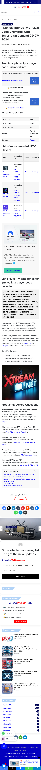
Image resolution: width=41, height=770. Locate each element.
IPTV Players (7, 717)
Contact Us (24, 753)
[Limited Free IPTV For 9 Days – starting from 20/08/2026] (7, 663)
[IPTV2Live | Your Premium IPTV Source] (20, 7)
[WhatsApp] (16, 512)
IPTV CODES (7, 708)
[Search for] (39, 12)
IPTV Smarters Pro (6, 213)
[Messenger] (37, 508)
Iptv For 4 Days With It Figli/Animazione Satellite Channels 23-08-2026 (26, 649)
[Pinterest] (23, 508)
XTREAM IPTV (7, 711)
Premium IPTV (12, 20)
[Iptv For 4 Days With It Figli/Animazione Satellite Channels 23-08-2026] (7, 651)
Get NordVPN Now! (13, 271)
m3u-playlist (7, 724)
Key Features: (11, 483)
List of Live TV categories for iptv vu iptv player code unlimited (19, 480)
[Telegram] (20, 512)
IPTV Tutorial (7, 714)
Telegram (5, 346)
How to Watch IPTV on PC (28, 465)
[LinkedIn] (14, 508)
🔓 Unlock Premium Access (15, 108)
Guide (27, 172)
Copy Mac (34, 101)
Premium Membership (13, 753)
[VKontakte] (32, 508)
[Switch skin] (35, 12)
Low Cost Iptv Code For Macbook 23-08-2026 (19, 534)
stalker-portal (7, 727)
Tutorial (4, 422)
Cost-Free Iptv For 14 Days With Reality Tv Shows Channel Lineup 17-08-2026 (26, 686)
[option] (20, 529)
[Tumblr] (18, 508)
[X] (9, 508)
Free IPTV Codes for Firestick (16, 432)
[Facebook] (4, 508)
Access (32, 140)
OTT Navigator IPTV (6, 174)
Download (36, 172)
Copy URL (20, 499)
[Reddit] (28, 508)
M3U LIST (17, 179)
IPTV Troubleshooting (28, 455)
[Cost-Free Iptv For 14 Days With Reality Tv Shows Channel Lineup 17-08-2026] (7, 688)
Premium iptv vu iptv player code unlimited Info (19, 474)
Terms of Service (9, 757)
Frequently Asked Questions (13, 485)
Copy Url (34, 80)
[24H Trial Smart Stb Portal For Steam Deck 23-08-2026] (7, 639)
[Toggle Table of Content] (35, 471)
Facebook (27, 343)
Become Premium (20, 621)
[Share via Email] (25, 512)
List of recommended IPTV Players (15, 477)
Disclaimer (32, 753)
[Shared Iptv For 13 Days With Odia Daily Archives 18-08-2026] (7, 675)
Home (5, 20)
